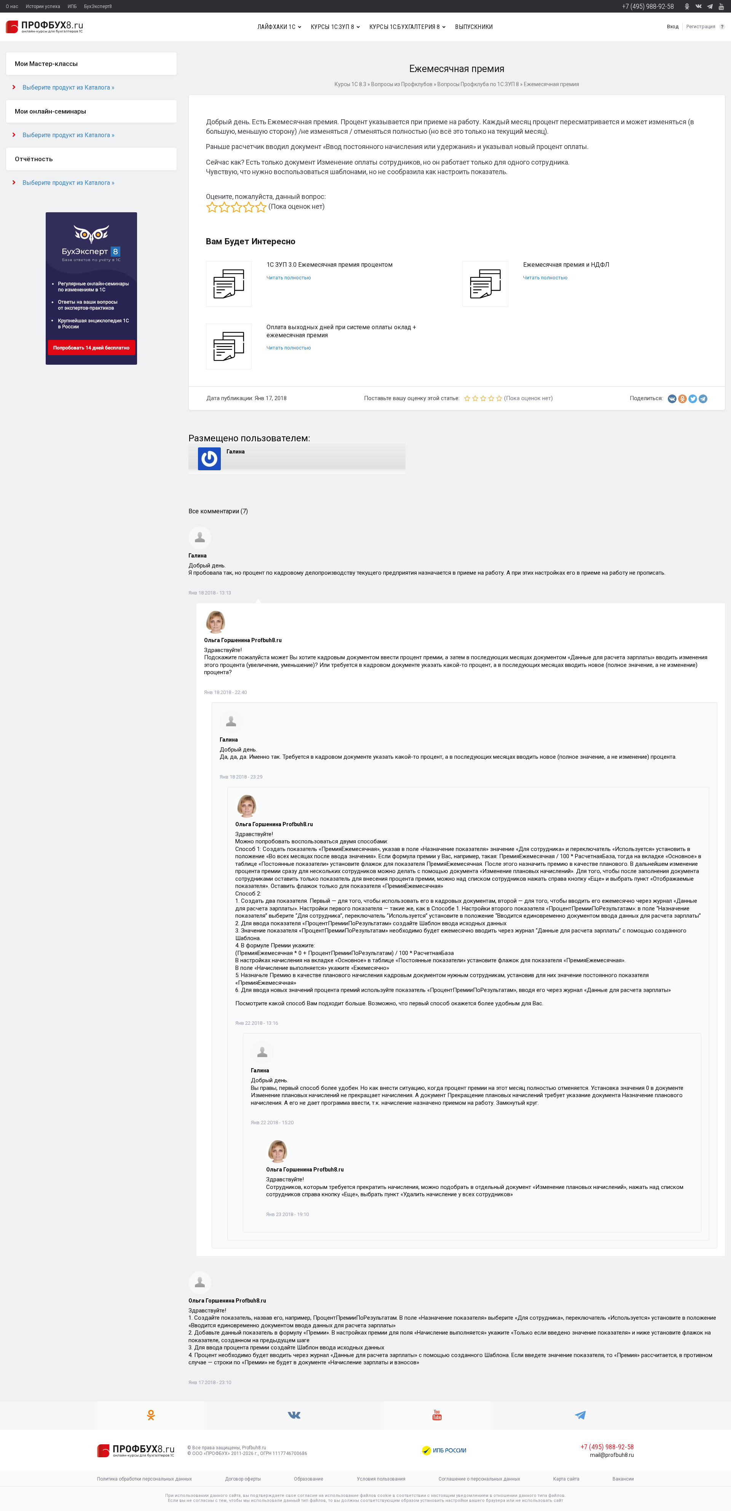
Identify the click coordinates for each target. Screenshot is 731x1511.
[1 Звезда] (212, 207)
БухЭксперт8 (98, 6)
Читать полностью (289, 277)
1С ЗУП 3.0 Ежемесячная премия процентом (330, 264)
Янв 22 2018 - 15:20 (272, 1122)
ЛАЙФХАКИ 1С (276, 26)
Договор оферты (243, 1479)
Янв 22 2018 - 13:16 (256, 1023)
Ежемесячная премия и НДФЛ (566, 264)
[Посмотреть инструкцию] (722, 27)
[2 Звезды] (224, 207)
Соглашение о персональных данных (479, 1479)
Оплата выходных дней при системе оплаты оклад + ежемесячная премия (341, 331)
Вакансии (623, 1479)
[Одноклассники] (682, 398)
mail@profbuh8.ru (612, 1455)
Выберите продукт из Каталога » (68, 87)
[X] (692, 398)
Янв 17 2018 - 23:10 (209, 1382)
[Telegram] (703, 398)
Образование (308, 1479)
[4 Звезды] (249, 207)
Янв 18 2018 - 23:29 (241, 777)
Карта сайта (566, 1479)
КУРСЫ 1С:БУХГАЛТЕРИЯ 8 (404, 26)
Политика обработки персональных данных (144, 1479)
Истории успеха (43, 6)
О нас (12, 6)
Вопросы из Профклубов (402, 84)
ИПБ (72, 6)
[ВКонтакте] (672, 398)
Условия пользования (381, 1479)
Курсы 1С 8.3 (350, 84)
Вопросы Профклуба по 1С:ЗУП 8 (478, 84)
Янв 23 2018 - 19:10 (287, 1214)
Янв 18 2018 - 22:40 (225, 692)
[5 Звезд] (261, 207)
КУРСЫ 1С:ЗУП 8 (332, 26)
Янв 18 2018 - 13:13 (209, 593)
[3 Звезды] (236, 207)
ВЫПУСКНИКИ (474, 26)
